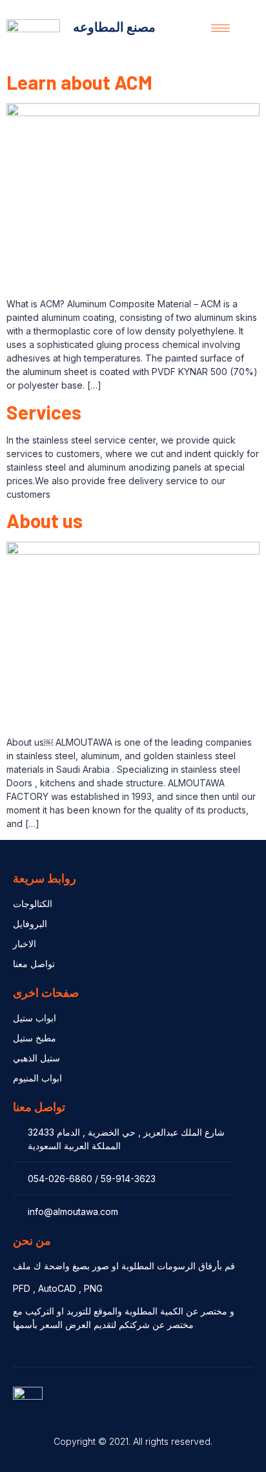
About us (44, 520)
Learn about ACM (79, 82)
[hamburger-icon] (220, 28)
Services (43, 412)
